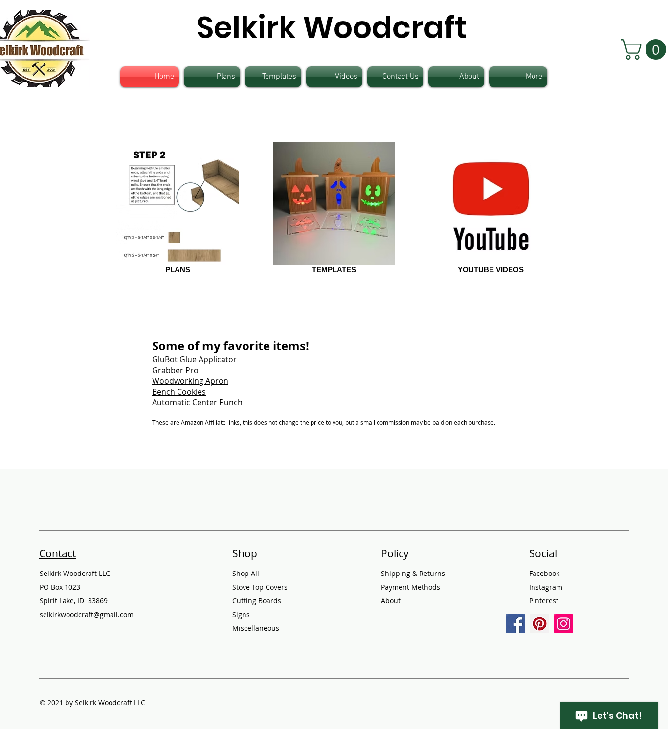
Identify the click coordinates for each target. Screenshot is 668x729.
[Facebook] (515, 623)
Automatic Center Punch (197, 402)
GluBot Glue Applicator (194, 359)
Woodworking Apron (190, 381)
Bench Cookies (179, 391)
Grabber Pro (175, 370)
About (391, 600)
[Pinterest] (539, 623)
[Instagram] (563, 623)
